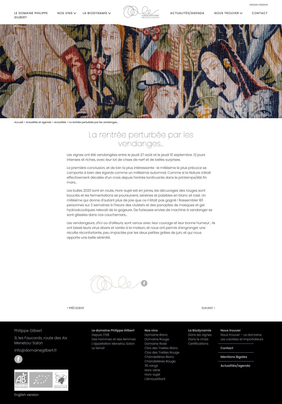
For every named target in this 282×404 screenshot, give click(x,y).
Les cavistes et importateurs (242, 339)
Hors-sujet (152, 374)
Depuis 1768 (100, 335)
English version (259, 4)
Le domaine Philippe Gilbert (31, 15)
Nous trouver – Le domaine (241, 335)
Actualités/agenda (187, 13)
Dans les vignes (200, 335)
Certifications (198, 343)
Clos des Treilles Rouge (162, 352)
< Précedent (75, 308)
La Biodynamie (95, 13)
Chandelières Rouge (160, 361)
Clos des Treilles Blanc (161, 348)
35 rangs (151, 365)
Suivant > (208, 308)
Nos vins (65, 13)
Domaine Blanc (156, 335)
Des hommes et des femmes (114, 339)
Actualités (60, 122)
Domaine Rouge (157, 339)
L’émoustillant (155, 379)
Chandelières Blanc (159, 357)
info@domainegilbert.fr (35, 350)
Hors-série (152, 370)
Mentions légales (234, 357)
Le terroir (98, 348)
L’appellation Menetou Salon (113, 343)
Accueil (18, 122)
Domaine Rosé (156, 343)
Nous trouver (226, 13)
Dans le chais (198, 339)
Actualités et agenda (38, 122)
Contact (260, 13)
